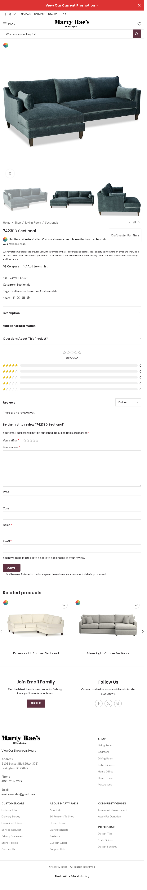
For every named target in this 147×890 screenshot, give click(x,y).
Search (137, 33)
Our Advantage (59, 829)
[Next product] (139, 222)
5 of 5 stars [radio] (36, 440)
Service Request (11, 829)
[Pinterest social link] (28, 297)
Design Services (107, 846)
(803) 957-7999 (12, 781)
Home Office (105, 771)
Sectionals (51, 222)
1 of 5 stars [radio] (24, 440)
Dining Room (105, 758)
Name (7, 524)
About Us (55, 810)
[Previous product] (129, 222)
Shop (18, 222)
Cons (6, 508)
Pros (6, 492)
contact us (46, 255)
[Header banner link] (72, 5)
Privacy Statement (13, 836)
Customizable (48, 291)
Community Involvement (112, 810)
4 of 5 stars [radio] (33, 440)
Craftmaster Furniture (125, 235)
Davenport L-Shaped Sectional (36, 653)
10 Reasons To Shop (62, 816)
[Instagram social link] (14, 14)
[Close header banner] (139, 5)
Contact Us (8, 849)
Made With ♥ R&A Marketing (72, 876)
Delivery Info (9, 810)
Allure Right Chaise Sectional (108, 653)
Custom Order (58, 842)
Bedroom (103, 751)
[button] (7, 111)
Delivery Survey (11, 816)
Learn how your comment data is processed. (79, 574)
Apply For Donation (109, 816)
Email (7, 541)
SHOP (102, 738)
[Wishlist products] (139, 24)
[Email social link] (23, 297)
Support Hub (57, 849)
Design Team (57, 823)
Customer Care (13, 803)
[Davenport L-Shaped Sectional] (36, 625)
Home (6, 222)
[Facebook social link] (5, 14)
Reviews (55, 836)
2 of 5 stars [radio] (27, 440)
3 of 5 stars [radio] (30, 440)
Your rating (11, 440)
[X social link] (9, 14)
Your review (11, 447)
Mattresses (105, 784)
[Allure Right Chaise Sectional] (108, 625)
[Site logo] (72, 23)
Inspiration (106, 826)
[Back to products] (134, 222)
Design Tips (105, 833)
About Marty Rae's (64, 803)
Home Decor (105, 778)
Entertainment (107, 764)
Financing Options (12, 823)
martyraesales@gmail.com (18, 794)
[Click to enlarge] (10, 173)
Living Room (33, 222)
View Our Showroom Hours (19, 750)
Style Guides (105, 839)
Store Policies (10, 842)
